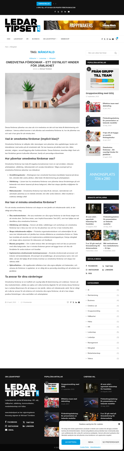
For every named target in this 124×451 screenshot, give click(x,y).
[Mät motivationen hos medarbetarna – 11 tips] (111, 235)
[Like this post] (68, 302)
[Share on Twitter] (73, 302)
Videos (103, 358)
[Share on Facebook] (70, 302)
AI (103, 290)
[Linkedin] (65, 12)
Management (103, 343)
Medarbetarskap (103, 353)
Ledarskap (18, 39)
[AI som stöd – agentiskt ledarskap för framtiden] (93, 208)
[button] (119, 424)
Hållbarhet (103, 316)
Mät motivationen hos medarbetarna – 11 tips (110, 245)
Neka (90, 442)
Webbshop (65, 39)
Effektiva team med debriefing (111, 104)
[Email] (69, 12)
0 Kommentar (27, 302)
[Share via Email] (79, 302)
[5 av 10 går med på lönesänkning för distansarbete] (93, 235)
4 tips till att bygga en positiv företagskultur (56, 7)
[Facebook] (102, 39)
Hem (8, 39)
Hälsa (103, 322)
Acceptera (70, 442)
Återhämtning (103, 295)
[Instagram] (61, 12)
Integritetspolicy (95, 447)
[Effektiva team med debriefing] (93, 107)
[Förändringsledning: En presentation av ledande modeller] (93, 122)
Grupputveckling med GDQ (100, 93)
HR (27, 39)
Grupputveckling (103, 311)
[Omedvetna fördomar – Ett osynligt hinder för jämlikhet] (93, 151)
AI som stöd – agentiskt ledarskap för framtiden (91, 220)
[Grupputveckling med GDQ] (102, 79)
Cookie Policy (84, 447)
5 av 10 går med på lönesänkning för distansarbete (93, 245)
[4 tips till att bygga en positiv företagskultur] (93, 136)
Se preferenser (110, 442)
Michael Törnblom (46, 69)
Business (35, 39)
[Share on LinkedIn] (76, 302)
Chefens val (103, 306)
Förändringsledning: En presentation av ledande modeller (111, 120)
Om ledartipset (49, 39)
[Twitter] (58, 12)
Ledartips (103, 337)
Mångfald (103, 348)
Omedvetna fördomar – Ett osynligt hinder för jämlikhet (42, 64)
